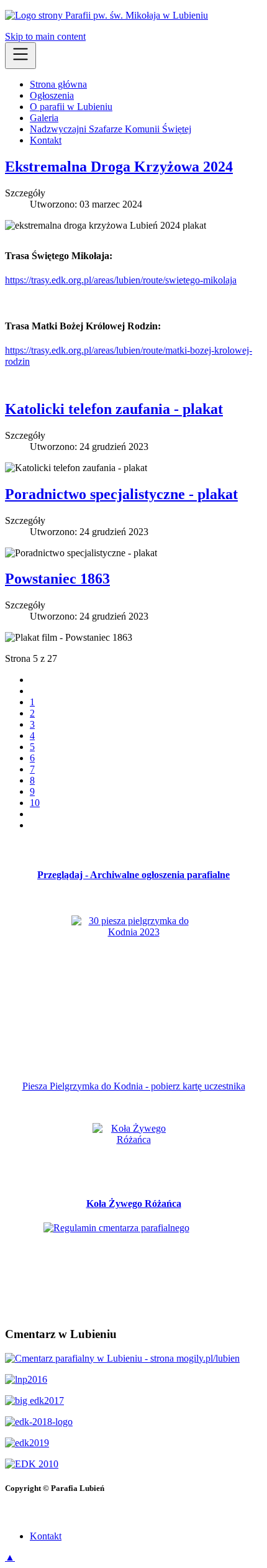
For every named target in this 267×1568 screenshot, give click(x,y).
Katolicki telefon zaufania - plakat (114, 409)
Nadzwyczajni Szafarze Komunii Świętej (110, 129)
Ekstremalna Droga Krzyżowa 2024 (119, 166)
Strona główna (58, 84)
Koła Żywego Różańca (133, 1203)
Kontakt (45, 140)
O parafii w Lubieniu (71, 106)
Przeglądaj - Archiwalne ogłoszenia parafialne (133, 874)
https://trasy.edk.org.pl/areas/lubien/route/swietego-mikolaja (121, 280)
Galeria (44, 117)
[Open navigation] (20, 55)
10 (35, 802)
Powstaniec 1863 (57, 579)
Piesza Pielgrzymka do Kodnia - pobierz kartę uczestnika (133, 1086)
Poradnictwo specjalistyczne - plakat (121, 494)
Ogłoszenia (52, 95)
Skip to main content (45, 36)
